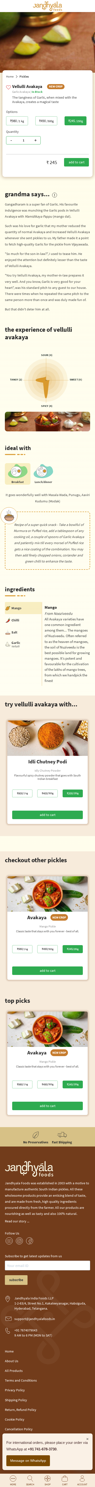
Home (10, 76)
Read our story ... (17, 1221)
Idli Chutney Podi (47, 761)
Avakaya (46, 917)
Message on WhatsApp (28, 1461)
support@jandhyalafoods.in (34, 1319)
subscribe (16, 1280)
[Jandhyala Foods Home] (47, 10)
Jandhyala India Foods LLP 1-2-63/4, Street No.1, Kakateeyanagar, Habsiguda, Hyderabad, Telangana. (50, 1303)
